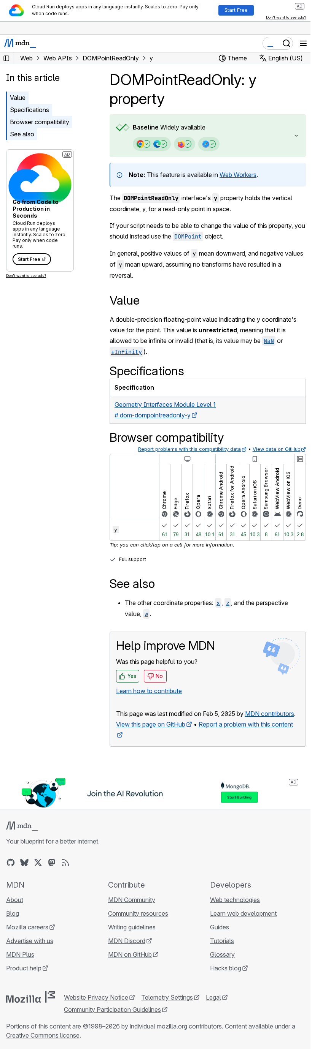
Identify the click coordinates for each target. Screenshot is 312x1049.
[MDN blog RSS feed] (65, 872)
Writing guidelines (130, 937)
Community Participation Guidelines (112, 1019)
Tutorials (218, 950)
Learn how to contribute (149, 691)
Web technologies (231, 909)
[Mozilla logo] (30, 1007)
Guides (215, 937)
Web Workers (238, 175)
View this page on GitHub (150, 735)
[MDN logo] (22, 835)
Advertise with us (29, 950)
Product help (23, 978)
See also (22, 134)
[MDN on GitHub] (10, 872)
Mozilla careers (27, 937)
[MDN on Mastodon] (51, 872)
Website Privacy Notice (96, 1007)
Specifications (29, 110)
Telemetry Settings (167, 1007)
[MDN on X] (38, 872)
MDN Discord (124, 950)
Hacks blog (221, 978)
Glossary (218, 964)
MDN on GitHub (128, 964)
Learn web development (239, 923)
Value (17, 97)
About (14, 909)
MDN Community (129, 909)
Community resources (136, 923)
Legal (213, 1007)
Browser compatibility (39, 122)
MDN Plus (20, 964)
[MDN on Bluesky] (24, 872)
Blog (12, 923)
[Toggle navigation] (303, 43)
